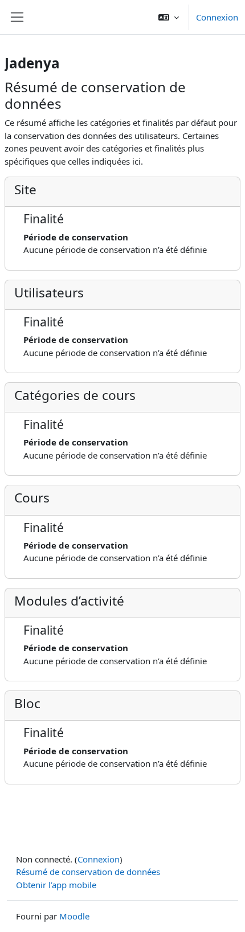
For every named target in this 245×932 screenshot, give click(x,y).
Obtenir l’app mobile (56, 884)
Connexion (217, 17)
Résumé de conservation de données (88, 871)
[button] (168, 17)
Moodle (74, 916)
